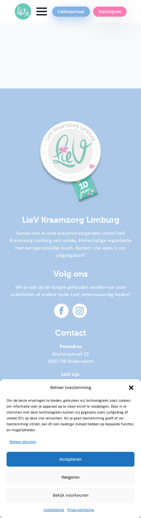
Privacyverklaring (80, 509)
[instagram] (79, 311)
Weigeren (70, 477)
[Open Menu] (41, 11)
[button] (131, 387)
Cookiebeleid (54, 509)
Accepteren (70, 459)
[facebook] (61, 311)
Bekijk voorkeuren (71, 495)
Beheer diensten (23, 441)
